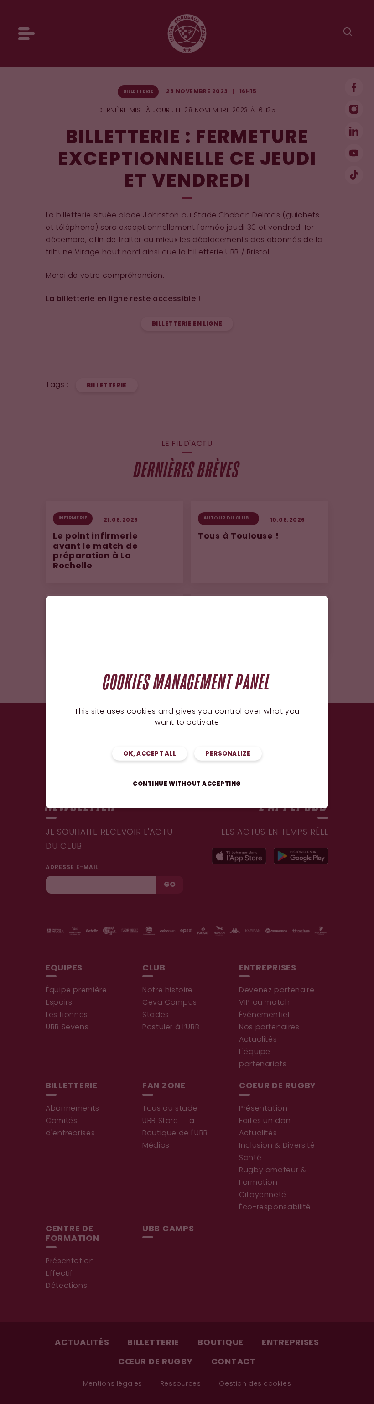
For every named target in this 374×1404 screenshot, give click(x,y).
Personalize (228, 754)
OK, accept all (149, 754)
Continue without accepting (187, 784)
